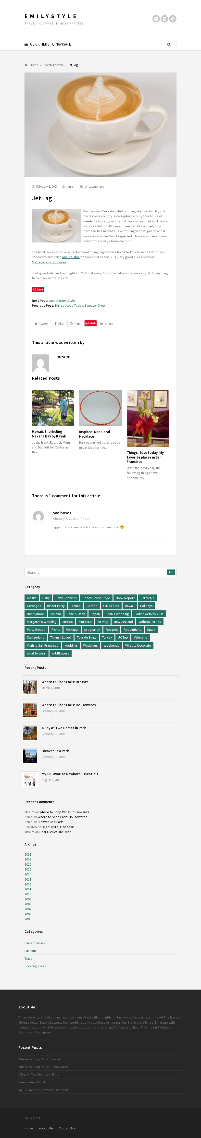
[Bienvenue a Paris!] (30, 756)
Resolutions (132, 629)
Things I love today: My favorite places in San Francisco (145, 457)
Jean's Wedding (117, 614)
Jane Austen (76, 614)
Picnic (55, 629)
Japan (95, 614)
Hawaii (129, 606)
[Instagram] (164, 19)
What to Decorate (138, 645)
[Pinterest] (172, 19)
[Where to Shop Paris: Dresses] (30, 687)
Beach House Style (96, 598)
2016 (28, 864)
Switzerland (35, 637)
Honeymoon (36, 614)
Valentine (140, 637)
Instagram (43, 1032)
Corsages (34, 606)
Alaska (32, 598)
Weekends (111, 645)
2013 (28, 879)
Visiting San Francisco (43, 645)
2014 (28, 874)
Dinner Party (56, 606)
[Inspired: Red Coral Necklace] (100, 408)
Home (29, 1128)
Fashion (30, 950)
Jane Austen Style (62, 300)
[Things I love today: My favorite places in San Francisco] (148, 418)
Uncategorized (94, 186)
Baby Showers (66, 598)
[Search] (168, 44)
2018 (28, 854)
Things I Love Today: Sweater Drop (80, 305)
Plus (78, 323)
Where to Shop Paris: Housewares (69, 704)
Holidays (146, 606)
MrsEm (29, 812)
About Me (46, 1128)
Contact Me (67, 1128)
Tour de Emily (86, 637)
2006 (28, 914)
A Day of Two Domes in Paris (64, 728)
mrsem (70, 186)
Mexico (68, 621)
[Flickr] (156, 19)
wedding (70, 645)
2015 (28, 869)
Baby (46, 598)
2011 (28, 889)
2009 (28, 899)
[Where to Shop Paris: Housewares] (30, 710)
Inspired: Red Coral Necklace (94, 434)
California (147, 598)
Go (171, 572)
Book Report (125, 598)
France (76, 606)
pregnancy (92, 629)
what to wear (36, 653)
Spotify (23, 1032)
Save (92, 323)
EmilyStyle (51, 16)
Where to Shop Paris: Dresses (65, 681)
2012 (28, 884)
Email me (161, 1022)
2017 (28, 859)
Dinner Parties (35, 943)
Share (109, 323)
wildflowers (60, 653)
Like (61, 323)
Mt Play (103, 621)
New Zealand (123, 621)
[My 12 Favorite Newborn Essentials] (30, 779)
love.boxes (61, 513)
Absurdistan (71, 257)
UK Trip (123, 637)
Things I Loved (60, 637)
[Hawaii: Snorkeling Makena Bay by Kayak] (53, 408)
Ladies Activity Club (149, 614)
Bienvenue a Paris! (56, 751)
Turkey (107, 637)
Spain (151, 629)
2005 (28, 919)
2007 (28, 909)
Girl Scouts (111, 606)
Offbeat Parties (150, 621)
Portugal (72, 629)
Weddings (90, 645)
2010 (28, 894)
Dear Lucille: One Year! (58, 827)
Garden (92, 606)
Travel (29, 958)
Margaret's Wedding (42, 621)
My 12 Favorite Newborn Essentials (70, 774)
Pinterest (164, 1027)
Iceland (55, 614)
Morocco (85, 621)
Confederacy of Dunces (49, 262)
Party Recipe (36, 629)
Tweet (43, 323)
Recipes (112, 629)
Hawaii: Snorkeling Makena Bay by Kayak (49, 433)
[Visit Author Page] (40, 363)
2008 (28, 904)
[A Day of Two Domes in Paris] (30, 733)
